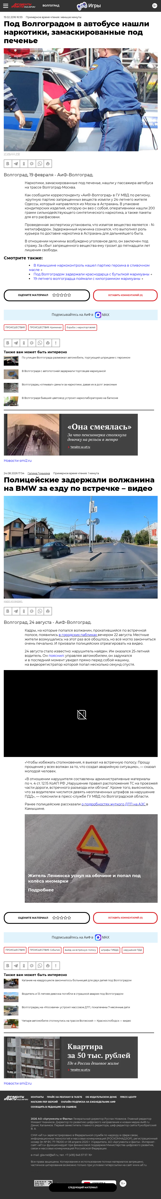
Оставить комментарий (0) (125, 295)
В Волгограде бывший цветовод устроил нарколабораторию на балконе (70, 398)
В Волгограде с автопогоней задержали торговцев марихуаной (64, 371)
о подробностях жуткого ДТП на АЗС (114, 804)
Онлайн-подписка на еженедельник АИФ (88, 1102)
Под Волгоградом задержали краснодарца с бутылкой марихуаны (91, 274)
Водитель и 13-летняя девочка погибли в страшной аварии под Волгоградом (72, 993)
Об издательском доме (101, 1097)
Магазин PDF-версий (44, 1102)
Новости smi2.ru (18, 461)
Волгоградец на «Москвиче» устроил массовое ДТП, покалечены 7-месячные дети (76, 1007)
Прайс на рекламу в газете (64, 1097)
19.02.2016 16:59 (13, 17)
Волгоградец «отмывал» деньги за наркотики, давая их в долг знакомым (69, 384)
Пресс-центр (128, 1097)
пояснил (56, 656)
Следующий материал (82, 1187)
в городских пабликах (78, 635)
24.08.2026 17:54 (14, 473)
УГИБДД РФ (12, 153)
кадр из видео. (13, 601)
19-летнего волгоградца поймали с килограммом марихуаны (87, 279)
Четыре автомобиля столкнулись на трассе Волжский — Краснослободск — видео (76, 1020)
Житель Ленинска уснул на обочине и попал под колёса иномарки (84, 878)
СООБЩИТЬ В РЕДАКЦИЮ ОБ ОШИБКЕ (54, 1107)
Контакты (37, 1097)
